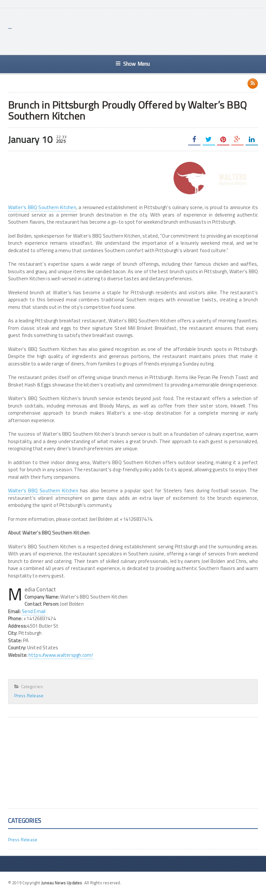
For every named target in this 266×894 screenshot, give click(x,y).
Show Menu (136, 64)
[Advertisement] (140, 30)
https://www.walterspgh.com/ (61, 655)
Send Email (33, 611)
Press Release (29, 695)
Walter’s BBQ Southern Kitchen (42, 207)
